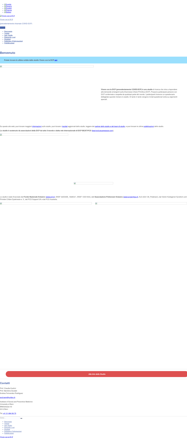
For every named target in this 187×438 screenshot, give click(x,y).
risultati (65, 126)
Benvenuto (8, 31)
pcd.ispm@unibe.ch (7, 397)
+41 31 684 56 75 (9, 413)
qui (56, 60)
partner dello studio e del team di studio (110, 126)
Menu (2, 27)
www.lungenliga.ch (131, 197)
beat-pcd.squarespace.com (102, 130)
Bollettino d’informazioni (13, 41)
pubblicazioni (149, 126)
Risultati (7, 39)
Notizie (6, 33)
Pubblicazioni (9, 43)
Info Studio (8, 35)
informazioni (37, 126)
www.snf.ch (50, 197)
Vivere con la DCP (6, 19)
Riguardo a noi (9, 37)
